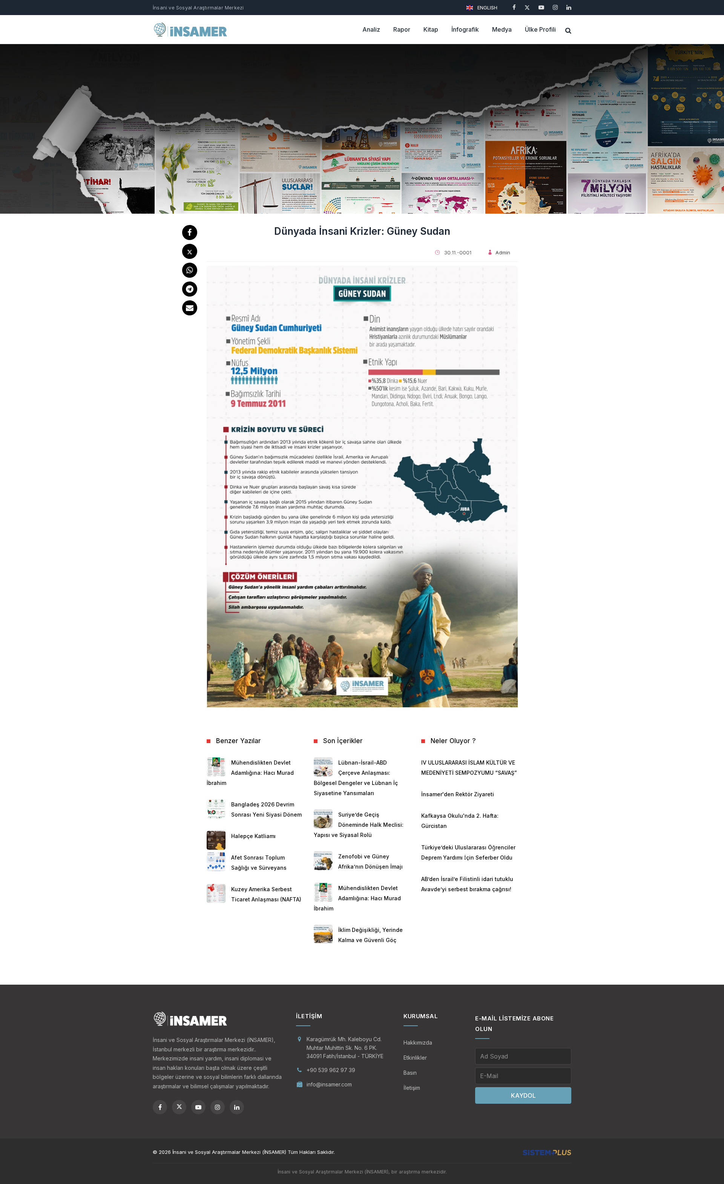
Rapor (401, 29)
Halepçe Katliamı (253, 836)
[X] (527, 7)
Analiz (371, 29)
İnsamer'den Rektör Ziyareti (457, 794)
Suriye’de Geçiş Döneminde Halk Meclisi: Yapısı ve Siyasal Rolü (358, 824)
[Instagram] (555, 7)
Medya (502, 29)
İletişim (411, 1088)
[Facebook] (514, 7)
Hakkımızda (417, 1042)
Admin (502, 252)
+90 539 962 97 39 (331, 1070)
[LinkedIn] (568, 7)
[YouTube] (541, 7)
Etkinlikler (415, 1057)
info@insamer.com (329, 1084)
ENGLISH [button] (486, 8)
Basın (410, 1072)
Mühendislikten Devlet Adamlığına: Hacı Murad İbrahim (250, 772)
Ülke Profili (540, 29)
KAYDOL (523, 1095)
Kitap (430, 29)
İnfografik (465, 29)
